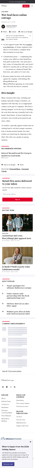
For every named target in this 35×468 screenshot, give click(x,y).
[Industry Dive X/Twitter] (11, 387)
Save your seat (8, 464)
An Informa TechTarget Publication (17, 2)
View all (4, 371)
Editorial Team (6, 401)
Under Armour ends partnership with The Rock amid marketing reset (18, 296)
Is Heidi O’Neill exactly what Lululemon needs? (16, 268)
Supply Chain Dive (22, 426)
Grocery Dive (20, 420)
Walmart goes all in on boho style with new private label (18, 312)
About (3, 398)
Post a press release (14, 371)
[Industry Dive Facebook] (7, 387)
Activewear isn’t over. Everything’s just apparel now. (17, 237)
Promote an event (22, 406)
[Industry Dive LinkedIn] (3, 387)
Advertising (20, 400)
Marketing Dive (21, 423)
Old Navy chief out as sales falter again (18, 305)
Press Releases (6, 416)
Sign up (26, 6)
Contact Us (5, 404)
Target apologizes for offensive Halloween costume (19, 287)
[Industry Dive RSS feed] (15, 387)
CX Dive (19, 417)
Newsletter (4, 407)
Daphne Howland (11, 25)
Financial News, (15, 169)
